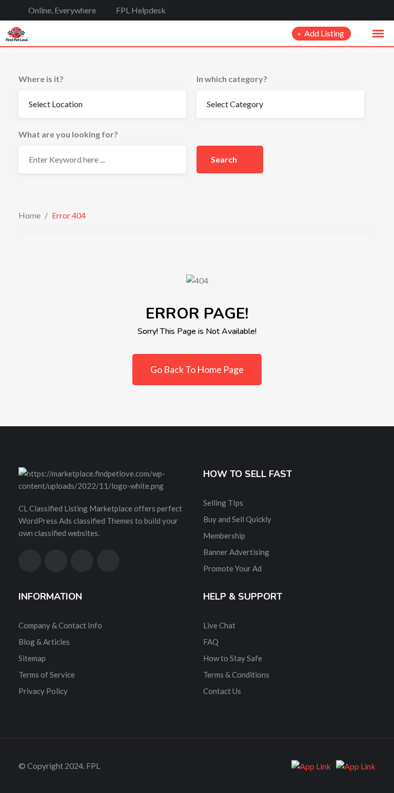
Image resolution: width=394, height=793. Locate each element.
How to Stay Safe (232, 658)
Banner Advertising (236, 552)
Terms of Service (46, 674)
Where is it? (41, 79)
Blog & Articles (44, 641)
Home (29, 215)
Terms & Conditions (236, 674)
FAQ (211, 641)
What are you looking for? (68, 134)
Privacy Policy (43, 691)
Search (225, 159)
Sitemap (32, 658)
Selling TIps (223, 502)
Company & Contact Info (60, 625)
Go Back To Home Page (197, 369)
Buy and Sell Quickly (237, 519)
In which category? (231, 79)
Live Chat (219, 625)
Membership (224, 535)
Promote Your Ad (232, 568)
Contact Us (222, 691)
